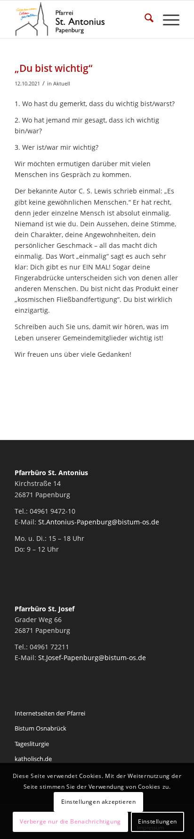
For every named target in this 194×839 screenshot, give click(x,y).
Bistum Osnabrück (40, 728)
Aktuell (61, 83)
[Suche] (144, 19)
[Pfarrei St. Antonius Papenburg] (80, 19)
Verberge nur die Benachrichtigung (70, 821)
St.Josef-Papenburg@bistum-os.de (92, 657)
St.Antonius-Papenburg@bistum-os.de (98, 521)
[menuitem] (144, 19)
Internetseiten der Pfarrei (50, 713)
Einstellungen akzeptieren (98, 802)
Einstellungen (157, 821)
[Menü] (166, 19)
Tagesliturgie (32, 743)
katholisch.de (33, 758)
